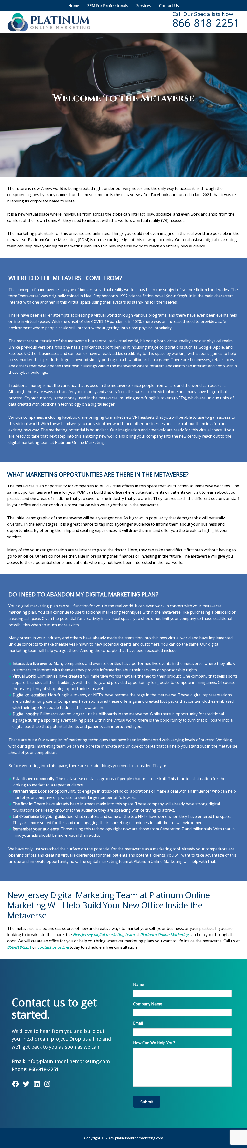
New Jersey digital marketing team (104, 934)
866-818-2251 (206, 23)
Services (143, 5)
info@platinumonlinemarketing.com (68, 1061)
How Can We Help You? (154, 1042)
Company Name (147, 1003)
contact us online (53, 947)
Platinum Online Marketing (164, 934)
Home (73, 5)
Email (138, 1023)
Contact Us (169, 5)
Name (138, 984)
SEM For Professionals (107, 5)
